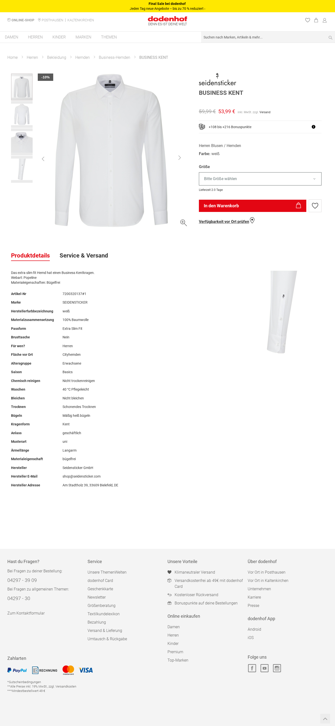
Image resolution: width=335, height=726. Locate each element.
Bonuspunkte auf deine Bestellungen (206, 603)
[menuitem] (11, 37)
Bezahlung (97, 622)
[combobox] (268, 37)
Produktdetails (30, 255)
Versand (265, 112)
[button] (43, 159)
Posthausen (52, 20)
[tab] (30, 256)
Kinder (173, 643)
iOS (251, 637)
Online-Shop (23, 20)
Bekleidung (56, 57)
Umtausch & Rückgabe (107, 639)
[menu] (167, 37)
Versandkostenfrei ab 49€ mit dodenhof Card (209, 583)
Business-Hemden (114, 57)
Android (254, 629)
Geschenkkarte (100, 589)
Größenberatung (102, 605)
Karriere (254, 597)
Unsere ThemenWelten (107, 572)
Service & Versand (84, 255)
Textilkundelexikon (104, 614)
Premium (175, 652)
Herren (32, 57)
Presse (253, 605)
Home (12, 57)
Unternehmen (259, 589)
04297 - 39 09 (22, 580)
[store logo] (167, 18)
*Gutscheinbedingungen (24, 682)
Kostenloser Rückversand (196, 594)
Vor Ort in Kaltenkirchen (268, 580)
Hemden (82, 57)
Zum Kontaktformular (26, 613)
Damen (174, 627)
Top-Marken (178, 660)
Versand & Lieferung (105, 630)
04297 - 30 (18, 598)
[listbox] (261, 179)
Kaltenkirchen (80, 20)
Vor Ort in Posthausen (266, 572)
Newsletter (97, 597)
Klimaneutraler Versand (195, 572)
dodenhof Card (100, 580)
